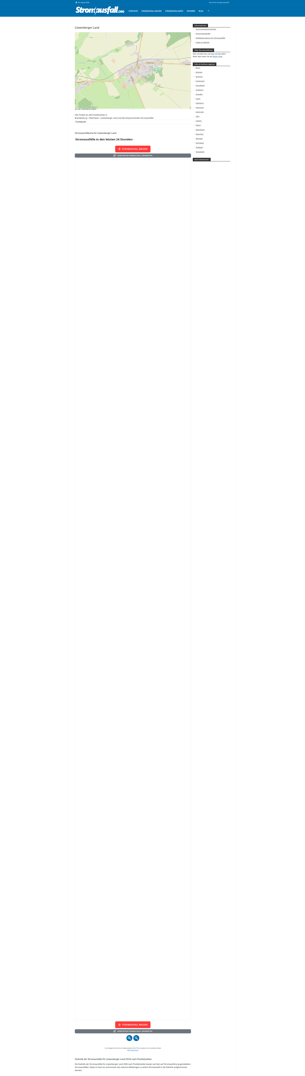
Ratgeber (191, 11)
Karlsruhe (200, 112)
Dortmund (200, 81)
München (199, 134)
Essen (198, 98)
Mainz (198, 125)
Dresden (199, 94)
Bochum (199, 76)
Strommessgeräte (203, 33)
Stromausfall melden (151, 11)
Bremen (199, 72)
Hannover (200, 107)
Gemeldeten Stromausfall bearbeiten (134, 155)
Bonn (198, 68)
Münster (199, 138)
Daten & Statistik (202, 42)
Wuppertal (200, 152)
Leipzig (199, 121)
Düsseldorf (200, 85)
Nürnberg (200, 143)
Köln (197, 116)
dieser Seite (217, 56)
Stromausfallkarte (174, 11)
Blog (201, 11)
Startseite (133, 11)
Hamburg (200, 103)
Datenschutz (134, 1050)
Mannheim (200, 129)
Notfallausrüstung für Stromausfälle (210, 38)
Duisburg (199, 90)
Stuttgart (199, 147)
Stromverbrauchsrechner (206, 29)
